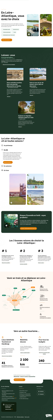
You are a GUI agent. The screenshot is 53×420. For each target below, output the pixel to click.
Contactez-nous (23, 392)
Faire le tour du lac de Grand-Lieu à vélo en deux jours (36, 84)
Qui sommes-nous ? (24, 390)
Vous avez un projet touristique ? (8, 398)
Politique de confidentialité (25, 394)
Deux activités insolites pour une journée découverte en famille (14, 84)
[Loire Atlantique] (5, 5)
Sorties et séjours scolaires (7, 396)
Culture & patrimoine (6, 32)
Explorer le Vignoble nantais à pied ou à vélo (25, 116)
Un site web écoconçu (24, 398)
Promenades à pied (6, 29)
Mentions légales (20, 416)
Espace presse (5, 399)
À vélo (15, 32)
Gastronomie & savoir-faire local (9, 35)
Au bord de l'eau (16, 29)
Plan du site (27, 416)
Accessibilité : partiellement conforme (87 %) (25, 396)
